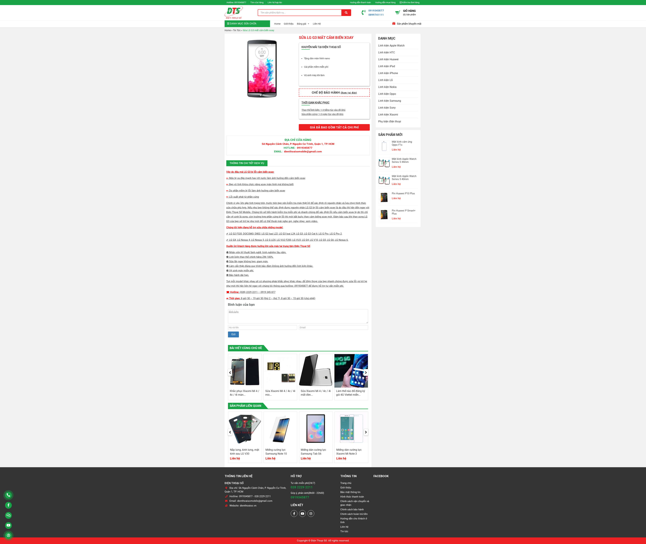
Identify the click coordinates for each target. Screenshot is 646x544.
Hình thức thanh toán (352, 496)
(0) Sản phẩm (409, 14)
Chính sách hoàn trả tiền (354, 514)
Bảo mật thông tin (350, 492)
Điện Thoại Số (319, 540)
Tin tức (344, 531)
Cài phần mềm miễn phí (316, 66)
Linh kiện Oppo (387, 93)
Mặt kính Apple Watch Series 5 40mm (404, 178)
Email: (278, 151)
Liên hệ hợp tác (275, 2)
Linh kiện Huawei (388, 59)
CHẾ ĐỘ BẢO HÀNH (334, 92)
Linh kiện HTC (386, 52)
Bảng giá (301, 23)
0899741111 (376, 14)
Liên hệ (344, 526)
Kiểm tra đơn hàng (410, 2)
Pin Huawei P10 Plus (403, 193)
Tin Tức (237, 30)
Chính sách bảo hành (352, 509)
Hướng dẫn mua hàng (385, 2)
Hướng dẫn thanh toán (360, 2)
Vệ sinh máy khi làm (314, 75)
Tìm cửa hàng (256, 2)
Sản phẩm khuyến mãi (408, 23)
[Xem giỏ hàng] (397, 12)
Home (277, 23)
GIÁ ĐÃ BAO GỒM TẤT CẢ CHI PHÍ (334, 127)
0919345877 (240, 2)
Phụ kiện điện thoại (389, 121)
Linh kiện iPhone (388, 73)
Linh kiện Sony (387, 107)
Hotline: (289, 147)
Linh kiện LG (385, 80)
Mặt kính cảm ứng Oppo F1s (402, 143)
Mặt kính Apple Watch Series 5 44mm (404, 160)
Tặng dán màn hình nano (317, 58)
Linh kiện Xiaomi (388, 114)
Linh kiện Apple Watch (391, 45)
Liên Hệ (317, 23)
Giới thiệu (289, 23)
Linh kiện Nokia (387, 87)
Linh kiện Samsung (389, 100)
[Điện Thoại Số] (234, 12)
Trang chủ (345, 483)
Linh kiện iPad (386, 66)
